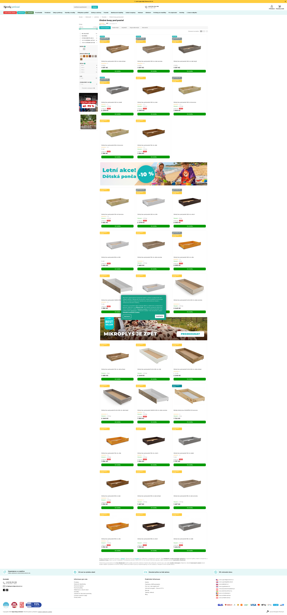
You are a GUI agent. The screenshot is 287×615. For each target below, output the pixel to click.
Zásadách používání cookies (131, 312)
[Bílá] (81, 49)
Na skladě (89, 33)
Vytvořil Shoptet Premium (277, 611)
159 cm (89, 69)
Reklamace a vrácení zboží (81, 589)
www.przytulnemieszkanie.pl (227, 588)
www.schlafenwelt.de (225, 595)
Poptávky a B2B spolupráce (152, 584)
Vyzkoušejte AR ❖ (89, 38)
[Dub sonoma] (92, 56)
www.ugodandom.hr (224, 586)
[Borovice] (81, 56)
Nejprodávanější (134, 27)
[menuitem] (10, 12)
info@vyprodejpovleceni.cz (14, 586)
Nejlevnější (115, 27)
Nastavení (127, 316)
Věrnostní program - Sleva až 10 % (154, 588)
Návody (147, 590)
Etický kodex (77, 597)
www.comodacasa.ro (224, 593)
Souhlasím (159, 316)
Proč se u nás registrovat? (152, 586)
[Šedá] (84, 49)
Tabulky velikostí (149, 592)
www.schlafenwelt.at (224, 597)
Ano (89, 78)
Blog (146, 594)
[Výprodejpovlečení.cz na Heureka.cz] (6, 604)
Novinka (89, 36)
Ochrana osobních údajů (80, 595)
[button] (116, 23)
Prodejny (76, 582)
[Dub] (84, 56)
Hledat (95, 7)
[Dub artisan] (81, 59)
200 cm (89, 72)
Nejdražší (124, 27)
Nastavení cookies (142, 309)
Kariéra (147, 582)
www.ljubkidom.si (223, 584)
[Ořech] (89, 56)
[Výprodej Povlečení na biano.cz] (22, 604)
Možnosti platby (78, 588)
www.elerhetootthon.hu (225, 591)
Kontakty (76, 591)
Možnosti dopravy (79, 586)
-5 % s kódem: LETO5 (89, 40)
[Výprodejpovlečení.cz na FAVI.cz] (14, 604)
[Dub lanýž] (95, 56)
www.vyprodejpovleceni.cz (226, 579)
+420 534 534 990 (11, 582)
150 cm (89, 67)
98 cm (89, 65)
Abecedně (145, 27)
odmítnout (133, 310)
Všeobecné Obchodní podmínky (83, 593)
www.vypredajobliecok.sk (226, 582)
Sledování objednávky (80, 584)
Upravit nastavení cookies (45, 611)
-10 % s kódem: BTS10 (89, 42)
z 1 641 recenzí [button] (112, 23)
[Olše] (87, 56)
